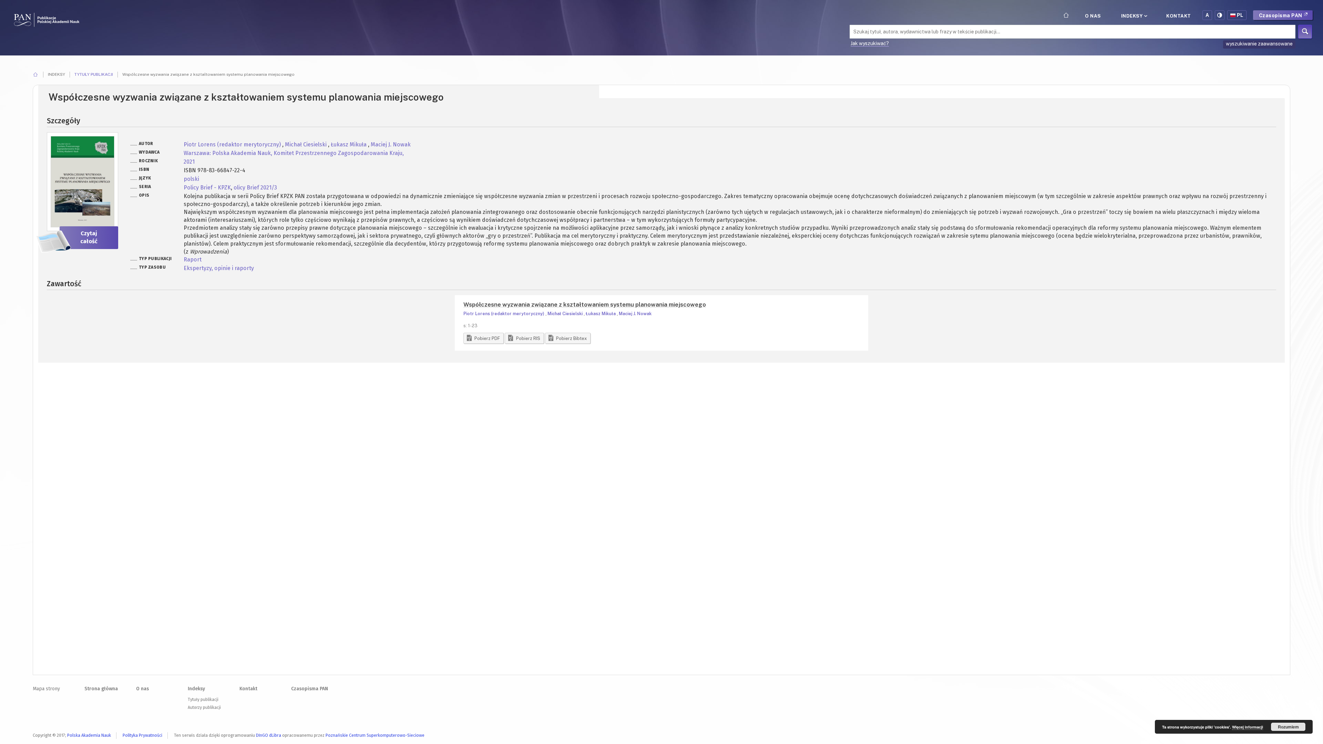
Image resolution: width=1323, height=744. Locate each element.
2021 (189, 161)
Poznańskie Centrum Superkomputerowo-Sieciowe (375, 735)
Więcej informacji (1247, 727)
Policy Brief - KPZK (207, 187)
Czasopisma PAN (1281, 15)
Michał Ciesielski (306, 144)
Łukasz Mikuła (349, 144)
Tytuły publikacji (93, 74)
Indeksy (1132, 16)
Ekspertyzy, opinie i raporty (219, 268)
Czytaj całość (89, 237)
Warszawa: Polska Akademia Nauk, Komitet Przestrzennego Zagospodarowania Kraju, (294, 153)
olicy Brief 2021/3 (255, 187)
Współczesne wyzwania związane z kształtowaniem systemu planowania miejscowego (584, 304)
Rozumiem (1288, 727)
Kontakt (1178, 16)
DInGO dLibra (268, 735)
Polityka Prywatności (142, 735)
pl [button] (1240, 15)
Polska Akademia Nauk (89, 735)
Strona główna (101, 689)
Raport (193, 259)
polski (191, 179)
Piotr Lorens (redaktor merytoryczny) (233, 144)
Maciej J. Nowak (391, 144)
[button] (483, 338)
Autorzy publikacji (204, 707)
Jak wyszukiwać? (870, 43)
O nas (1093, 16)
